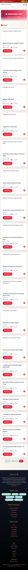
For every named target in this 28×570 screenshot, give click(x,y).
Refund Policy (14, 548)
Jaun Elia (5, 102)
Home (14, 525)
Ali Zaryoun (6, 74)
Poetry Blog (14, 529)
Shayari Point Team (17, 566)
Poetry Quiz (14, 532)
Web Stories (14, 534)
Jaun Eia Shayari (18, 500)
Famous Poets (14, 527)
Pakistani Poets (10, 497)
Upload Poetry (14, 536)
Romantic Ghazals (14, 508)
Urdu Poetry (22, 494)
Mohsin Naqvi (6, 433)
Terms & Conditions (14, 546)
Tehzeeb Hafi (19, 497)
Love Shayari (14, 517)
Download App (15, 561)
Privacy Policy (14, 545)
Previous (8, 461)
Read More (7, 51)
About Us (14, 556)
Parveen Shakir (7, 45)
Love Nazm (14, 512)
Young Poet (15, 494)
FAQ (14, 555)
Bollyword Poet (9, 500)
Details (23, 1)
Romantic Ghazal (6, 494)
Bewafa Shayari (14, 515)
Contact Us (14, 553)
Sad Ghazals (14, 510)
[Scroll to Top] (25, 567)
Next (21, 461)
